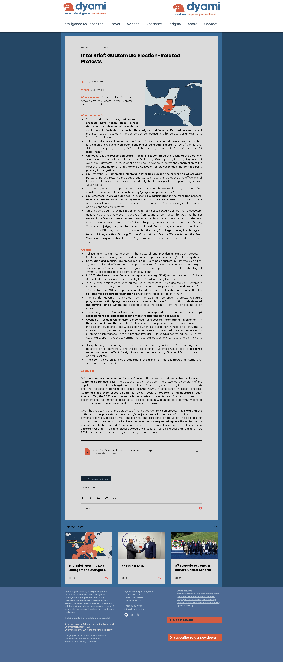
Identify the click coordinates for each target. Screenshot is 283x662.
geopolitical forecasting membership (196, 596)
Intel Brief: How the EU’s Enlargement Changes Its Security (88, 567)
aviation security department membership (198, 602)
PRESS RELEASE (133, 565)
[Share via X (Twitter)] (90, 498)
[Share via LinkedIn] (98, 498)
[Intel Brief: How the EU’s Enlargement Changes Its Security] (88, 545)
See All (214, 526)
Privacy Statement (88, 641)
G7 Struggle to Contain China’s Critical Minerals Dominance (193, 567)
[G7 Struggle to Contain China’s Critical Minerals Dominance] (194, 545)
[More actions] (200, 47)
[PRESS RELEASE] (141, 545)
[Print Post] (114, 498)
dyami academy (185, 605)
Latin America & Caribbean (96, 478)
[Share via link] (106, 498)
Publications (88, 486)
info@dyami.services (135, 609)
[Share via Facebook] (82, 498)
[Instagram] (137, 615)
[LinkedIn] (132, 615)
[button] (84, 24)
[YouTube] (126, 615)
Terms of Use (71, 641)
